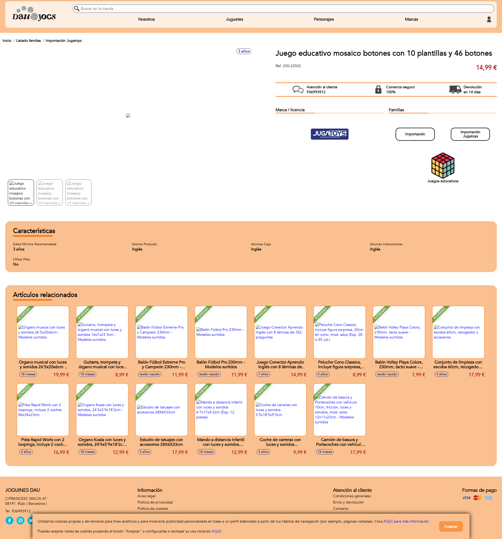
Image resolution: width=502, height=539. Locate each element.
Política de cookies (153, 508)
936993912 (21, 511)
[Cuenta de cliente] (489, 19)
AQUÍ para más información (406, 521)
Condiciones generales (352, 496)
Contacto (340, 508)
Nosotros (146, 19)
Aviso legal (146, 496)
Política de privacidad (155, 502)
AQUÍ (216, 531)
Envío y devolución (348, 502)
